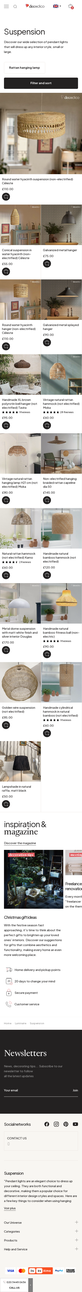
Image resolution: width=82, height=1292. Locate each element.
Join (75, 1090)
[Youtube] (75, 1126)
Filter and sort (41, 83)
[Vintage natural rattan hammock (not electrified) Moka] (47, 425)
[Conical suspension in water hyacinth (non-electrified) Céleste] (6, 271)
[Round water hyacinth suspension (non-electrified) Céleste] (6, 197)
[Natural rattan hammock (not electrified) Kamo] (6, 575)
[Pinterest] (66, 1126)
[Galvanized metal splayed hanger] (47, 342)
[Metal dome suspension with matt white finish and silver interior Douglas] (6, 650)
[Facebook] (47, 1126)
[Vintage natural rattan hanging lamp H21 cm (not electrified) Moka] (6, 500)
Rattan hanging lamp (24, 67)
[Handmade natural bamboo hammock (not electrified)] (47, 575)
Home (7, 1023)
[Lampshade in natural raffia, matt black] (6, 804)
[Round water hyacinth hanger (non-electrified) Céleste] (6, 346)
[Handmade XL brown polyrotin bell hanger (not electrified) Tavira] (6, 425)
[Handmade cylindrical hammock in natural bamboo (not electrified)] (47, 733)
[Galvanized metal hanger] (47, 264)
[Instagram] (56, 1126)
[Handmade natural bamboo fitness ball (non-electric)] (47, 654)
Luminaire (20, 1023)
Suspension (37, 1023)
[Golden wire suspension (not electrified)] (6, 725)
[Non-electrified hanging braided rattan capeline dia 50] (47, 500)
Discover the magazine (20, 843)
